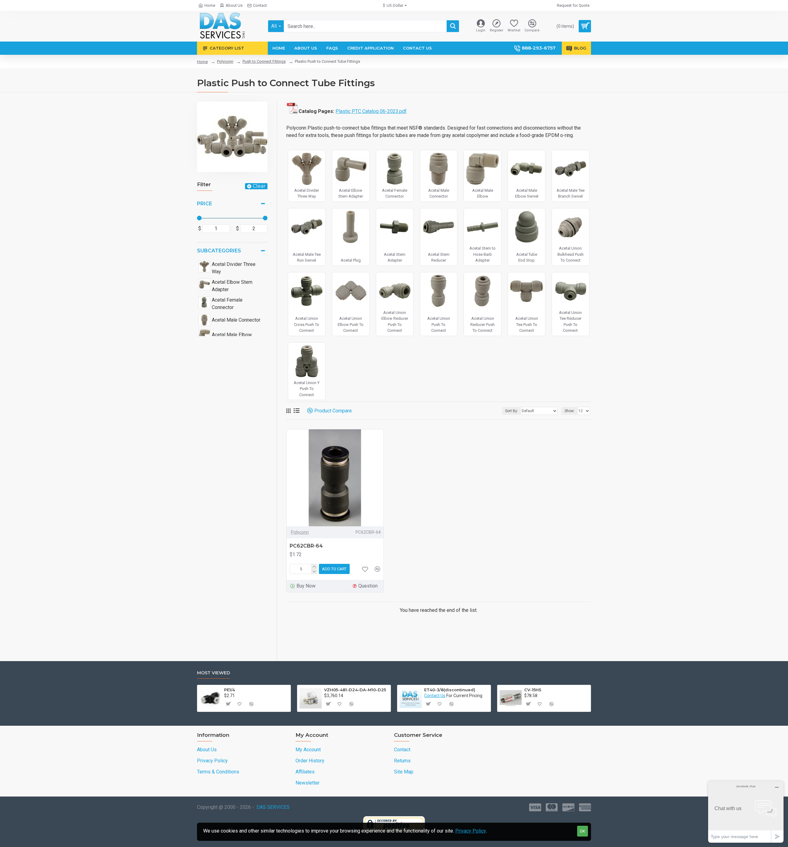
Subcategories (219, 251)
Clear (259, 186)
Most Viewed (213, 673)
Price (204, 204)
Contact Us (434, 695)
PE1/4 (229, 689)
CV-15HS (532, 689)
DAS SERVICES (273, 807)
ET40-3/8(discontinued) (449, 689)
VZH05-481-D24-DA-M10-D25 (355, 689)
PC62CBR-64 (306, 546)
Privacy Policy (470, 831)
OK (582, 831)
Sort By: (511, 411)
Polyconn (225, 61)
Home (202, 61)
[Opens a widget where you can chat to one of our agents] (746, 812)
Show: (570, 411)
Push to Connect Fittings (264, 61)
